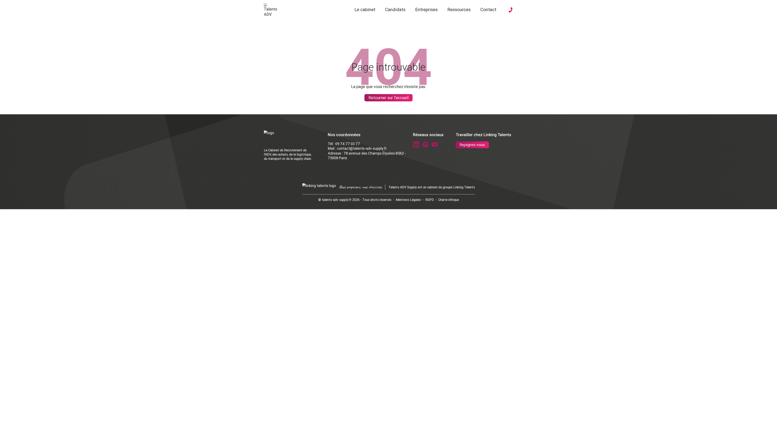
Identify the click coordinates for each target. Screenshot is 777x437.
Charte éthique (448, 200)
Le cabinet (365, 9)
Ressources (459, 9)
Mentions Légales (408, 200)
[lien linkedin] (416, 144)
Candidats (395, 9)
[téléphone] (510, 10)
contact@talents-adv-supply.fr (362, 148)
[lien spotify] (425, 144)
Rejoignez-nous (472, 144)
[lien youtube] (435, 144)
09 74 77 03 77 (347, 143)
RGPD (429, 200)
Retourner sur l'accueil (388, 97)
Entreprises (426, 9)
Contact (488, 9)
